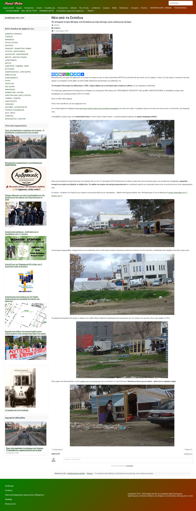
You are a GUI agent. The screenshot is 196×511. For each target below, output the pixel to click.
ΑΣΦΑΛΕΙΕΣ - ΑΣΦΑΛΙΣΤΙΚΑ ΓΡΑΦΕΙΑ (18, 48)
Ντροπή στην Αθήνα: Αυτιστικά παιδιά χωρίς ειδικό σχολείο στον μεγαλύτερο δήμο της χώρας (25, 332)
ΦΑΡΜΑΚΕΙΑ (9, 40)
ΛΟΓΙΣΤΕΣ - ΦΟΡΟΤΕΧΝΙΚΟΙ (15, 51)
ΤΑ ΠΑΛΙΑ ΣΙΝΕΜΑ (12, 11)
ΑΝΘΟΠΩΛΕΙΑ (10, 90)
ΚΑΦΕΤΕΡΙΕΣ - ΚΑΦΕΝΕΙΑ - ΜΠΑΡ (17, 66)
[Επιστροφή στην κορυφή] (192, 507)
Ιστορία (39, 8)
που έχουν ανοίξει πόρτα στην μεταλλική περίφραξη (99, 108)
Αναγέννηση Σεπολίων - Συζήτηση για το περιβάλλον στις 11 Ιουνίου (21, 233)
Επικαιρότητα (63, 8)
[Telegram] (75, 74)
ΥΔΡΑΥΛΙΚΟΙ (9, 104)
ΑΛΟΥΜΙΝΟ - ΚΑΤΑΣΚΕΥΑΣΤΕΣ (16, 107)
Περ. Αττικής (84, 8)
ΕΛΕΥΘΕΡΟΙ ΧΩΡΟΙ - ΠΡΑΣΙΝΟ (161, 8)
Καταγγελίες (29, 8)
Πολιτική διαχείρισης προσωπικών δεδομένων (24, 495)
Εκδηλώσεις (124, 8)
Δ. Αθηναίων (96, 8)
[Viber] (64, 74)
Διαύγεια (106, 8)
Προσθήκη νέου (188, 454)
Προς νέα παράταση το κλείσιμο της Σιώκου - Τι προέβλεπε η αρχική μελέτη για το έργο (24, 131)
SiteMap (8, 499)
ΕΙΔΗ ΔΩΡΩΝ (9, 87)
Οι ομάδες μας (49, 8)
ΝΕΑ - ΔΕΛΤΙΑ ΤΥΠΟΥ (29, 11)
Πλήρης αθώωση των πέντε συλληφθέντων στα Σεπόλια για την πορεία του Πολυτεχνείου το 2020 (25, 197)
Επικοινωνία (10, 504)
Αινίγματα (134, 8)
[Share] (82, 74)
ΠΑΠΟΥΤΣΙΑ (9, 84)
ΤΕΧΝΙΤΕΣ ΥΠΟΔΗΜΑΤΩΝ (14, 110)
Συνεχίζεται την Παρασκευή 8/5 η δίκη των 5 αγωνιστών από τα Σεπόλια (23, 265)
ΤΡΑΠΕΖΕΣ (9, 37)
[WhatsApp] (67, 74)
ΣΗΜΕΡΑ (57, 28)
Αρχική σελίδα (8, 8)
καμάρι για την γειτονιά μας (90, 381)
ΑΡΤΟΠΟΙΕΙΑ (9, 69)
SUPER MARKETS (11, 78)
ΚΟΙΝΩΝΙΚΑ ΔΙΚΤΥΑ (47, 11)
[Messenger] (71, 74)
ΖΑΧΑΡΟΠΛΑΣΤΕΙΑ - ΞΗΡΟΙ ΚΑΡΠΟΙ (18, 72)
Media (114, 8)
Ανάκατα (73, 8)
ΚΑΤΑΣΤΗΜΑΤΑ (10, 60)
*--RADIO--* (90, 11)
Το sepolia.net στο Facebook (16, 410)
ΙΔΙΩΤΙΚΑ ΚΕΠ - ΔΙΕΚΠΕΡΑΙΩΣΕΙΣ (16, 54)
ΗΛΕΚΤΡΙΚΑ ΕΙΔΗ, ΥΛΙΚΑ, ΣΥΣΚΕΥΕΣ (18, 95)
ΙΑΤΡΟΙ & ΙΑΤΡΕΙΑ (11, 43)
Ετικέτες (144, 8)
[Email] (60, 74)
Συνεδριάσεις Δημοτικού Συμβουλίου (70, 11)
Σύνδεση (8, 490)
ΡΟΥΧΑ (7, 81)
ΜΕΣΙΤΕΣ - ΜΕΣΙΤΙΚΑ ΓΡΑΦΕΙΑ (16, 57)
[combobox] (181, 3)
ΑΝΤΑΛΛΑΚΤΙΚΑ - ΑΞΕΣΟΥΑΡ (15, 119)
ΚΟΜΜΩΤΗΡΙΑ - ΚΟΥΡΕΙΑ (14, 92)
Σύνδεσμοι (9, 486)
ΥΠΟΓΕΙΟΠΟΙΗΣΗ (180, 8)
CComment (129, 466)
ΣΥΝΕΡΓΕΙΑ (9, 116)
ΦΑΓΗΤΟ (8, 63)
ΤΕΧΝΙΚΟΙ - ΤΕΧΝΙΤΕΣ (13, 98)
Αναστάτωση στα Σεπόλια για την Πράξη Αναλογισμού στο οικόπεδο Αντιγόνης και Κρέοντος (22, 299)
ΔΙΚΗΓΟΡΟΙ (9, 46)
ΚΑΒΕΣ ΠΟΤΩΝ (10, 75)
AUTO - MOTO (10, 113)
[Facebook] (53, 74)
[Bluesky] (78, 74)
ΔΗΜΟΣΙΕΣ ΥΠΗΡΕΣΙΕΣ (13, 34)
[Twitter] (56, 74)
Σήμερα (19, 8)
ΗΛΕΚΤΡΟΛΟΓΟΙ (11, 101)
